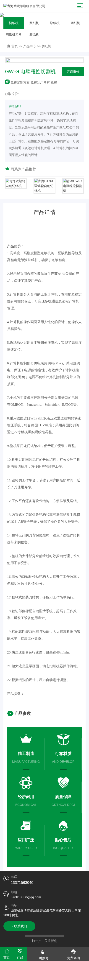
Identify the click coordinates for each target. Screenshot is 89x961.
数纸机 (34, 23)
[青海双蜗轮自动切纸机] (16, 183)
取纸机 (55, 23)
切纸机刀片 (14, 34)
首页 (14, 46)
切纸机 (13, 23)
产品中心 (29, 46)
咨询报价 (73, 71)
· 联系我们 (19, 926)
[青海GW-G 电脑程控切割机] (73, 186)
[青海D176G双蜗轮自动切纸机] (44, 186)
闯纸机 (75, 23)
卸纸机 (34, 34)
